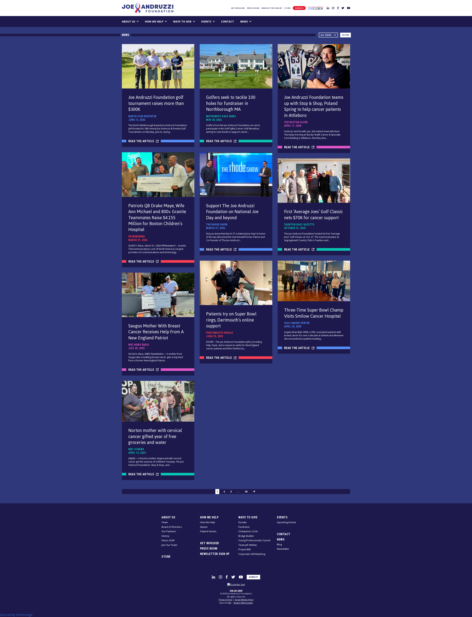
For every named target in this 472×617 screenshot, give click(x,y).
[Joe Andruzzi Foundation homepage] (147, 8)
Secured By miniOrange (16, 615)
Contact (227, 21)
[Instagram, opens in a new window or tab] (333, 7)
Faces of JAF (168, 540)
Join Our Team (169, 545)
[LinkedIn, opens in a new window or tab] (328, 7)
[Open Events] (214, 21)
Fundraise (244, 527)
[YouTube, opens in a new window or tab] (348, 7)
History (165, 536)
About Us (128, 21)
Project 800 (244, 549)
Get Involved (238, 8)
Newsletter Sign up (272, 8)
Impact (203, 527)
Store (287, 8)
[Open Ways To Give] (194, 21)
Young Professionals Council (254, 540)
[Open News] (250, 21)
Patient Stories (208, 531)
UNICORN (315, 8)
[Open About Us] (138, 21)
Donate (299, 8)
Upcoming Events (286, 522)
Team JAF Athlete (247, 545)
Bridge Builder (246, 536)
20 (246, 491)
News (244, 21)
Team (165, 522)
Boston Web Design (243, 602)
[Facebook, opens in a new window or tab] (338, 7)
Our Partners (169, 531)
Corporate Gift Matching (251, 554)
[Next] (254, 491)
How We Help (154, 21)
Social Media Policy (244, 599)
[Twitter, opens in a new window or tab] (342, 7)
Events (206, 21)
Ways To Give (182, 21)
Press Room (253, 8)
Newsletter (283, 548)
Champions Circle (248, 531)
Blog (279, 544)
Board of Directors (172, 527)
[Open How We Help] (166, 21)
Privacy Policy (225, 599)
